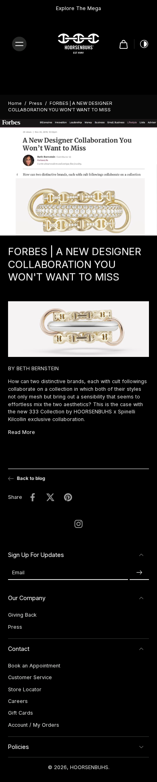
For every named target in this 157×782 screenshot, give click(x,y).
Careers (18, 701)
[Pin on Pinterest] (68, 497)
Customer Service (30, 677)
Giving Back (22, 615)
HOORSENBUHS (89, 767)
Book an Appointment (34, 666)
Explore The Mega (78, 8)
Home (15, 103)
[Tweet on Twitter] (50, 497)
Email (18, 572)
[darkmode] (141, 44)
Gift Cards (20, 713)
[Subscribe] (139, 572)
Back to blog (31, 478)
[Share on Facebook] (32, 497)
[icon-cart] (123, 44)
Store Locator (24, 689)
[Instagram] (78, 524)
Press (35, 103)
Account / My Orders (33, 725)
